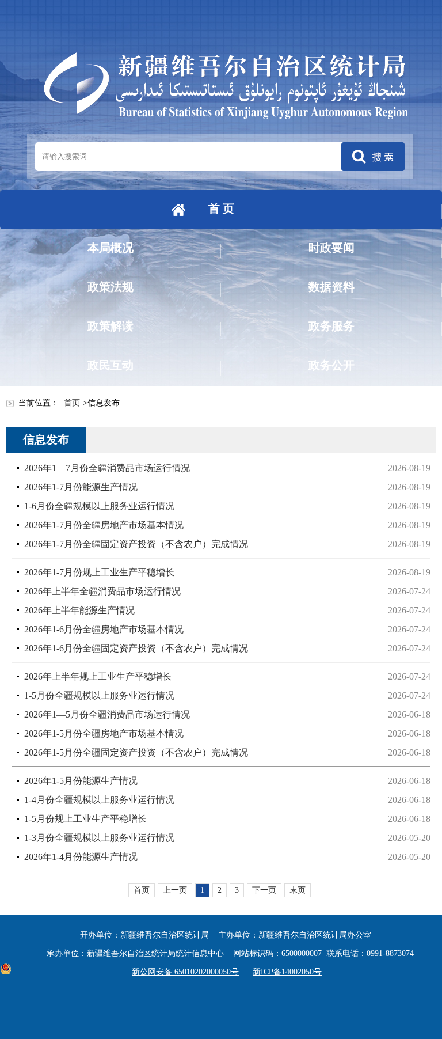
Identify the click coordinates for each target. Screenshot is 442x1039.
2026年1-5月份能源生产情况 (81, 781)
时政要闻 (331, 247)
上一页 (175, 890)
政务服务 (331, 326)
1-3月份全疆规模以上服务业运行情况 (99, 838)
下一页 (264, 890)
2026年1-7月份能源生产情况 (81, 487)
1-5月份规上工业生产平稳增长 (85, 819)
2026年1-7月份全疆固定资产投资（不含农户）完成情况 (136, 544)
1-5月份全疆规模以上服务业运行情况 (99, 695)
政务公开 (331, 365)
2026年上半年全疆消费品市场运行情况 (102, 591)
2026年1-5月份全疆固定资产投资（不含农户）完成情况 (136, 752)
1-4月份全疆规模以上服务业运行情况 (99, 800)
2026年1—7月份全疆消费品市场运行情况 (107, 468)
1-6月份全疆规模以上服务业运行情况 (99, 506)
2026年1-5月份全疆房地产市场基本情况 (104, 733)
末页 (297, 890)
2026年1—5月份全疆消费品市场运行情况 (107, 714)
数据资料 (331, 286)
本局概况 (110, 247)
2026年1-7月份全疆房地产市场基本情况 (104, 525)
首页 (72, 403)
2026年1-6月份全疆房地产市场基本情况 (104, 629)
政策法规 (110, 286)
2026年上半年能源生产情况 (79, 610)
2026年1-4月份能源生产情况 (81, 857)
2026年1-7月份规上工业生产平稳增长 (99, 572)
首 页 (221, 208)
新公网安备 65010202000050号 (185, 972)
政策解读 (110, 326)
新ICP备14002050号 (287, 972)
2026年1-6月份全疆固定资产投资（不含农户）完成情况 (136, 648)
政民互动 (110, 365)
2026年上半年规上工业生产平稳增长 (98, 676)
